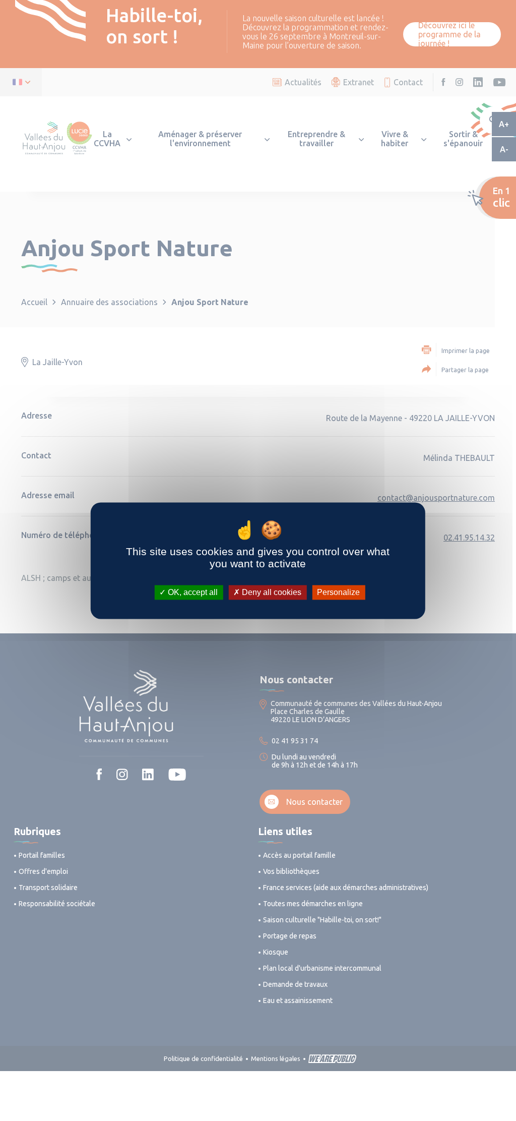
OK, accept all (192, 592)
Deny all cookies (270, 592)
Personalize (338, 592)
